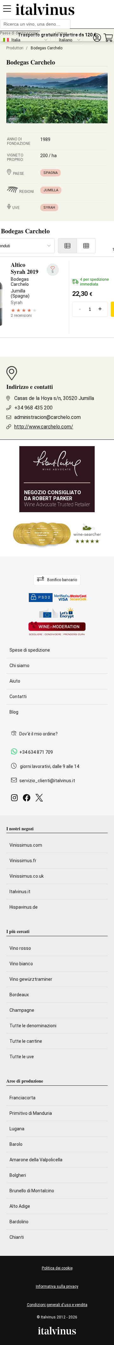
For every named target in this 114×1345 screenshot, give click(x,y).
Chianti (17, 1237)
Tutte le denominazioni (33, 1025)
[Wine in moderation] (57, 629)
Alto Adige (20, 1206)
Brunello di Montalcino (32, 1190)
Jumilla (50, 190)
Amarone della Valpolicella (36, 1159)
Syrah (49, 208)
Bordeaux (19, 994)
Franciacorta (22, 1097)
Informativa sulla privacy (57, 1286)
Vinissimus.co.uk (27, 876)
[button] (97, 38)
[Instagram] (15, 799)
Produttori (14, 48)
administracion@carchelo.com (47, 417)
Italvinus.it (20, 891)
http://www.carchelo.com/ (43, 427)
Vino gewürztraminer (31, 979)
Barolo (16, 1144)
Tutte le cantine (26, 1041)
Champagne (22, 1010)
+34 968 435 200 (33, 408)
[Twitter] (40, 799)
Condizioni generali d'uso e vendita (57, 1305)
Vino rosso (20, 948)
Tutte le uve (22, 1056)
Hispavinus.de (24, 907)
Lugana (17, 1128)
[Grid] (86, 245)
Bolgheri (18, 1175)
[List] (67, 245)
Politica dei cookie (57, 1268)
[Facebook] (28, 799)
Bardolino (19, 1221)
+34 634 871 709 (36, 752)
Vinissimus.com (26, 845)
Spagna (50, 173)
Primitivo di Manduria (31, 1113)
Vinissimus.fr (23, 860)
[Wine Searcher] (57, 534)
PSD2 (44, 597)
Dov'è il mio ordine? (38, 733)
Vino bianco (21, 963)
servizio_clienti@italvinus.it (47, 780)
